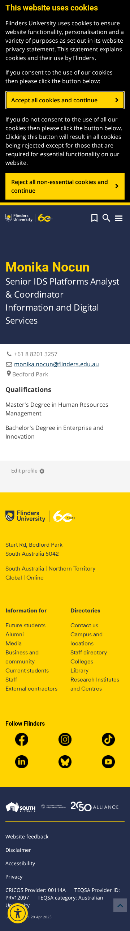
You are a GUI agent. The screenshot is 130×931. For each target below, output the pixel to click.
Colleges (81, 661)
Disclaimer (18, 849)
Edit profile (28, 470)
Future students (25, 625)
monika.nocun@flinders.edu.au (56, 364)
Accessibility (20, 863)
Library (79, 670)
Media (13, 643)
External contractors (31, 688)
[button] (94, 218)
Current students (27, 670)
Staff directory (88, 652)
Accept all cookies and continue (54, 100)
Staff (11, 679)
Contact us (84, 625)
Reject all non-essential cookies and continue (59, 186)
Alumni (14, 634)
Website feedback (26, 836)
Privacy (13, 876)
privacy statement (30, 49)
